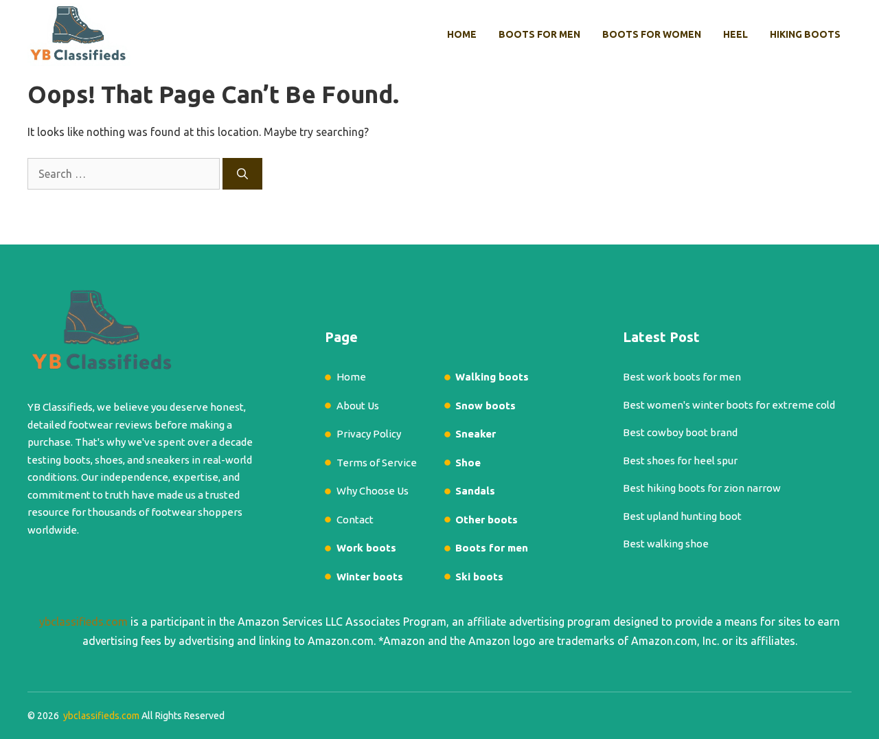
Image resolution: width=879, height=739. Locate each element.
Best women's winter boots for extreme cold (729, 405)
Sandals (475, 491)
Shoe (468, 462)
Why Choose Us (372, 491)
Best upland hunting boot (682, 516)
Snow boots (485, 405)
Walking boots (492, 377)
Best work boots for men (682, 377)
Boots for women (651, 34)
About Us (357, 405)
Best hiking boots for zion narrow (702, 488)
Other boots (486, 519)
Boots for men (539, 34)
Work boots (366, 548)
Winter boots (369, 576)
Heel (735, 34)
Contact (355, 519)
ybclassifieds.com (83, 621)
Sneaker (475, 434)
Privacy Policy (368, 434)
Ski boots (479, 576)
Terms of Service (376, 462)
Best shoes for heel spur (680, 460)
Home (462, 34)
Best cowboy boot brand (680, 432)
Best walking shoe (666, 543)
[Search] (242, 174)
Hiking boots (805, 34)
